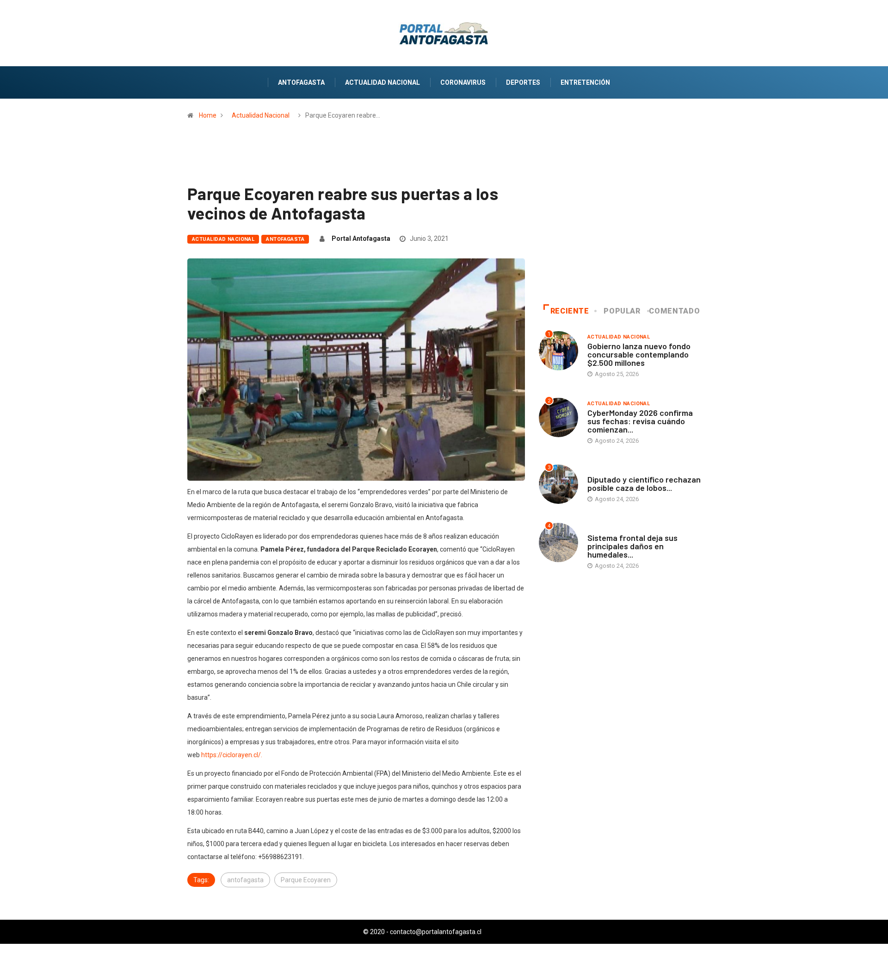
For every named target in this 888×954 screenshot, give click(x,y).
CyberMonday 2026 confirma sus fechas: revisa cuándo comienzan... (640, 421)
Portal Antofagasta (361, 238)
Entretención (585, 82)
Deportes (523, 82)
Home (207, 115)
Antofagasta (301, 82)
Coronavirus (463, 82)
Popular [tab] (622, 311)
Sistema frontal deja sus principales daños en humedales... (632, 546)
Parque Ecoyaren (306, 880)
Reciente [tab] (569, 311)
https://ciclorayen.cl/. (231, 755)
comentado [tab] (674, 311)
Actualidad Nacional (382, 82)
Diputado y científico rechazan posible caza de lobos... (644, 483)
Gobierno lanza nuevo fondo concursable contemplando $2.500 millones (639, 354)
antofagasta (245, 880)
